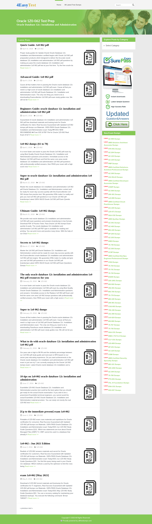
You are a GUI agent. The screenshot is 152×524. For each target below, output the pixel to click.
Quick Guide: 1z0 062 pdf (34, 44)
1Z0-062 (40, 49)
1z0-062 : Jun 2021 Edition (35, 443)
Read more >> (25, 68)
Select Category (112, 46)
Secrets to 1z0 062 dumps (34, 242)
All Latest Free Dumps (72, 5)
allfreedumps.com (85, 521)
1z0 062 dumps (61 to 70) (34, 143)
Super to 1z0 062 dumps (33, 309)
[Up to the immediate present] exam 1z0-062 (44, 411)
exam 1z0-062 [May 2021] (34, 475)
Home (59, 5)
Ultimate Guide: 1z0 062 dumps (37, 210)
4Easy (26, 5)
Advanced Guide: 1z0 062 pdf (36, 76)
